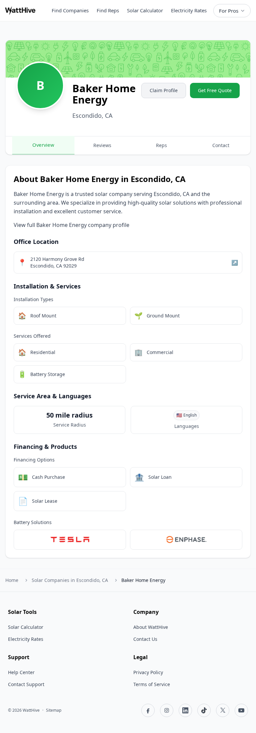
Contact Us (145, 639)
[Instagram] (166, 710)
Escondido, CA (70, 580)
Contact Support (26, 684)
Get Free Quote (215, 90)
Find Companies (70, 10)
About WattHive (150, 627)
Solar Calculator (145, 10)
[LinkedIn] (185, 710)
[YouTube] (241, 710)
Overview (43, 144)
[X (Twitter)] (222, 710)
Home (11, 580)
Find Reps (108, 10)
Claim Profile (164, 90)
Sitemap (53, 710)
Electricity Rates (189, 10)
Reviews (102, 145)
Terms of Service (151, 684)
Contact (220, 145)
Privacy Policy (148, 672)
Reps (161, 145)
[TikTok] (204, 710)
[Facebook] (148, 710)
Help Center (21, 672)
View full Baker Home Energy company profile (71, 225)
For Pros (228, 10)
